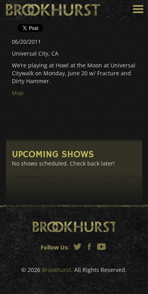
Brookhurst (53, 10)
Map (18, 93)
